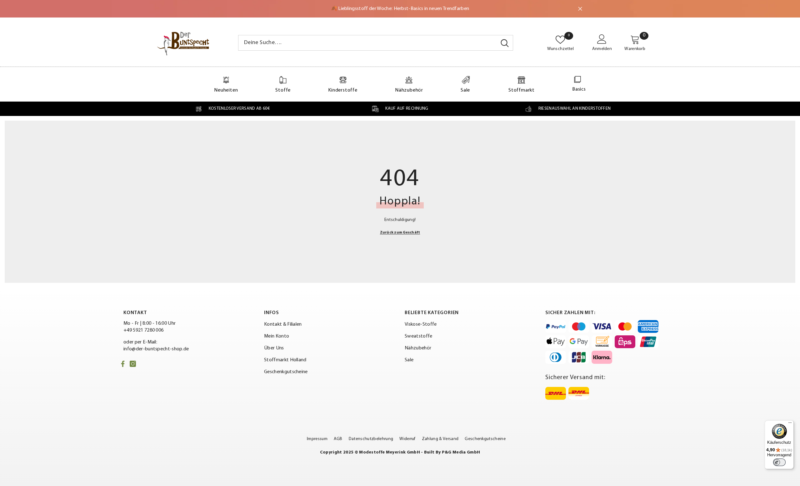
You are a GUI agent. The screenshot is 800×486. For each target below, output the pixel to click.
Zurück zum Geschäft (400, 232)
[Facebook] (122, 363)
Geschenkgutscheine (485, 439)
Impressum (317, 439)
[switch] (779, 462)
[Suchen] (375, 43)
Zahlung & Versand (440, 439)
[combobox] (367, 42)
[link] (232, 109)
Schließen (580, 9)
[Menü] (790, 424)
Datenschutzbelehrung (371, 439)
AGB (338, 439)
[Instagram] (132, 363)
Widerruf (407, 439)
